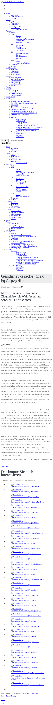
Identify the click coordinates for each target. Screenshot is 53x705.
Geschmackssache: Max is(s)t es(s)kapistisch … (26, 538)
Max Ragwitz (10, 97)
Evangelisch (20, 133)
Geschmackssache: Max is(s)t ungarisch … (25, 497)
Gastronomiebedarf (17, 93)
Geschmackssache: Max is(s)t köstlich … (24, 605)
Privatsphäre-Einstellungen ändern (22, 111)
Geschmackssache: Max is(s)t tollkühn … (24, 621)
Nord (12, 34)
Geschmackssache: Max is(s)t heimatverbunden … (27, 502)
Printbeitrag (5, 466)
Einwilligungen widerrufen (20, 114)
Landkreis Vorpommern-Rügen (26, 130)
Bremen (18, 36)
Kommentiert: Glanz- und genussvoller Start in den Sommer (28, 678)
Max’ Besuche (15, 28)
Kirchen (8, 116)
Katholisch (19, 135)
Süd (12, 52)
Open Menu (6, 143)
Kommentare (15, 71)
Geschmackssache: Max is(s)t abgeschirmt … (26, 626)
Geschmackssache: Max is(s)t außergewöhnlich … (27, 673)
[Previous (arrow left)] (2, 703)
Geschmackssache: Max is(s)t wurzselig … (25, 507)
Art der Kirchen (16, 132)
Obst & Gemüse (16, 84)
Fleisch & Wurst (16, 77)
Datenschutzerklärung (18, 109)
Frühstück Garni (16, 26)
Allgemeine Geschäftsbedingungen (22, 108)
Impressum (14, 106)
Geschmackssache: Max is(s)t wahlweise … (25, 569)
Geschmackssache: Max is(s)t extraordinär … (26, 486)
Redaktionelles (11, 68)
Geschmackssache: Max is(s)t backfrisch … (25, 668)
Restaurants (15, 23)
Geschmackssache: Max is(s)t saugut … (24, 574)
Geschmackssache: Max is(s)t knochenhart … (26, 595)
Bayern (18, 55)
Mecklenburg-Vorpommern (25, 39)
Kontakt (13, 100)
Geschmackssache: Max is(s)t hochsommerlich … (27, 685)
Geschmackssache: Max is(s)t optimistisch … (26, 554)
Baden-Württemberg (22, 53)
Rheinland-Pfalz (21, 57)
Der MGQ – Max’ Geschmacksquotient (24, 103)
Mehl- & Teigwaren (17, 79)
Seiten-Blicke (15, 74)
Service (8, 98)
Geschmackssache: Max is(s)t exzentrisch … (25, 585)
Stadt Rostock (20, 121)
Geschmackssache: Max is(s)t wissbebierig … (26, 647)
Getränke (14, 92)
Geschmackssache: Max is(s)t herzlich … (24, 657)
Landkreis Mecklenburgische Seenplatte (29, 127)
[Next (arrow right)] (4, 703)
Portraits (13, 18)
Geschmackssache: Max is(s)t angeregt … (24, 517)
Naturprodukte (16, 82)
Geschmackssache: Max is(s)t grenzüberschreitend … (28, 580)
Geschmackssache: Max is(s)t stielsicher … (25, 492)
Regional (14, 117)
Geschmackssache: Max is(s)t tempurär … (25, 528)
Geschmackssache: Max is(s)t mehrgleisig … (26, 611)
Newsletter (14, 105)
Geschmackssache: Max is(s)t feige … (23, 631)
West (12, 60)
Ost (12, 44)
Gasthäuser (14, 25)
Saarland (19, 58)
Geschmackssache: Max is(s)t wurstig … (24, 590)
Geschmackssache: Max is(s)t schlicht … (24, 652)
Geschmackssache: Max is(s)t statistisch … (25, 559)
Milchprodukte (16, 81)
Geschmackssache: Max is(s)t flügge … (24, 543)
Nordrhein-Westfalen (23, 63)
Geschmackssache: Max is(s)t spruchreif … (25, 523)
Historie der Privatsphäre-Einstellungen (24, 113)
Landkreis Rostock (22, 122)
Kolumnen (14, 69)
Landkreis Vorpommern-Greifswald (27, 129)
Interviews (14, 15)
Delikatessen (15, 90)
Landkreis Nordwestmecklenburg (27, 124)
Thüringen (19, 50)
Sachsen (18, 47)
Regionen (9, 31)
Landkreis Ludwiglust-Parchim (26, 125)
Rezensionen (15, 73)
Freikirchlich (20, 137)
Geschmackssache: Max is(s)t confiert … (24, 636)
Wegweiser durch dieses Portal (21, 101)
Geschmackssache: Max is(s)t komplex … (25, 600)
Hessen (18, 61)
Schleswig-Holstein (22, 42)
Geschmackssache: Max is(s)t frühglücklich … (26, 564)
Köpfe (8, 13)
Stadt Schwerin (21, 119)
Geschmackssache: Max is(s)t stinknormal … (26, 616)
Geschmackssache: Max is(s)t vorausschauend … (27, 533)
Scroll (3, 700)
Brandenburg (20, 45)
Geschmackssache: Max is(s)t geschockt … (25, 642)
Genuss (8, 76)
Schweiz (13, 66)
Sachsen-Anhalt (21, 49)
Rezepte (8, 87)
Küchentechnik (16, 95)
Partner (8, 89)
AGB (36, 693)
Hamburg (19, 37)
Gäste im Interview (17, 16)
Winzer (13, 85)
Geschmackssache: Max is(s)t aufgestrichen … (26, 548)
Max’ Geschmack (21, 29)
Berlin (13, 33)
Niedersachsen (20, 41)
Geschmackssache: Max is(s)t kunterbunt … (25, 512)
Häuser (8, 20)
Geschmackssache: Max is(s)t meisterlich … (25, 662)
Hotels (13, 21)
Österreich (14, 65)
